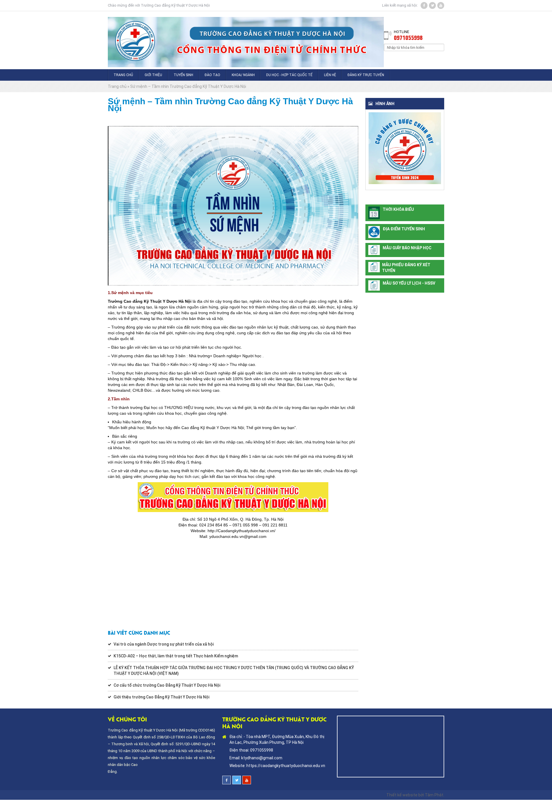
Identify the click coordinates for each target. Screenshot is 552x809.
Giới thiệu (153, 75)
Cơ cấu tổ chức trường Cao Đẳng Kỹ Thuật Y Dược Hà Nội (167, 685)
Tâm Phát (434, 795)
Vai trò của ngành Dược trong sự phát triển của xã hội (164, 644)
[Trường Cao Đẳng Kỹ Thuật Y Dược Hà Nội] (246, 40)
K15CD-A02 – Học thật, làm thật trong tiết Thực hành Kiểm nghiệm (176, 656)
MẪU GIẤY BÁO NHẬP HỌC (407, 248)
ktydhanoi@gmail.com (261, 758)
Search (440, 47)
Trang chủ (123, 75)
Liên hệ (330, 75)
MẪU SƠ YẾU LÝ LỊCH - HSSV (409, 283)
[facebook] (424, 5)
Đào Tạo (212, 75)
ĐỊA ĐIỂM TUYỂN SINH (404, 229)
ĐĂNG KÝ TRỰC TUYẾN (366, 75)
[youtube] (440, 5)
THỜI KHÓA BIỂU (398, 209)
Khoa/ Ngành (243, 75)
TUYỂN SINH (183, 75)
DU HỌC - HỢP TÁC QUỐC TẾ (289, 75)
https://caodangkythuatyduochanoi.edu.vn (285, 765)
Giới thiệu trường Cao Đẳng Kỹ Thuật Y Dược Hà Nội (161, 697)
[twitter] (432, 5)
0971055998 (408, 37)
